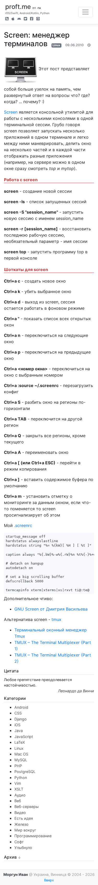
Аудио (20, 795)
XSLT (18, 789)
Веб (17, 801)
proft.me (18, 6)
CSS (18, 713)
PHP (18, 766)
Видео (20, 812)
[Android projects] (19, 19)
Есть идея (23, 818)
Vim (17, 783)
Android (21, 707)
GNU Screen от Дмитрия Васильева (51, 609)
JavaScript (23, 736)
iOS (17, 725)
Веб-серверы (26, 806)
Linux (56, 45)
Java (18, 730)
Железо (21, 824)
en (34, 8)
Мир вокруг (25, 830)
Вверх (49, 880)
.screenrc (23, 525)
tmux (56, 619)
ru (39, 8)
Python (20, 777)
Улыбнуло (23, 847)
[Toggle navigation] (85, 12)
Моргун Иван (15, 874)
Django (20, 719)
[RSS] (7, 19)
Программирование (32, 836)
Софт (19, 842)
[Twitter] (25, 19)
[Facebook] (31, 19)
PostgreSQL (25, 771)
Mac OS (21, 754)
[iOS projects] (12, 19)
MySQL (20, 760)
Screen (11, 112)
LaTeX (19, 742)
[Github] (38, 19)
